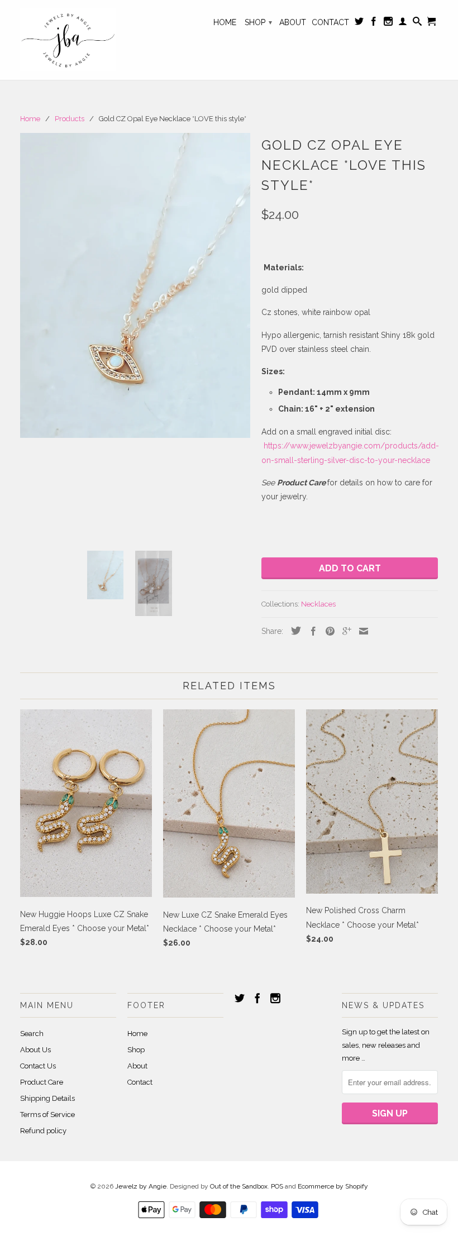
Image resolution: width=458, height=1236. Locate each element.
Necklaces (318, 604)
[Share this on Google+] (344, 631)
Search (32, 1033)
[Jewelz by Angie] (68, 39)
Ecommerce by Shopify (333, 1186)
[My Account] (402, 23)
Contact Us (38, 1066)
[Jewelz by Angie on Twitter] (359, 23)
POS (277, 1186)
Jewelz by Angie (140, 1186)
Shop (258, 22)
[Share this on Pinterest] (327, 631)
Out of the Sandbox (239, 1186)
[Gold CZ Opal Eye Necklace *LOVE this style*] (135, 285)
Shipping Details (47, 1098)
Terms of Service (47, 1114)
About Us (35, 1050)
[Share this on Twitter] (293, 631)
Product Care (41, 1082)
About (292, 22)
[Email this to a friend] (361, 631)
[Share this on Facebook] (310, 631)
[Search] (417, 23)
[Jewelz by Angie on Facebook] (373, 23)
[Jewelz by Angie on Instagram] (388, 23)
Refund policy (43, 1131)
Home (224, 22)
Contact (330, 22)
